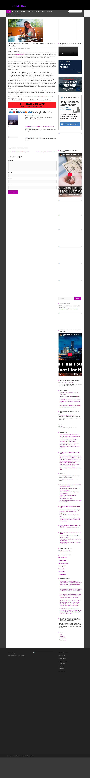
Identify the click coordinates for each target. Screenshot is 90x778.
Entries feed (62, 636)
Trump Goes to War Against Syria (32, 115)
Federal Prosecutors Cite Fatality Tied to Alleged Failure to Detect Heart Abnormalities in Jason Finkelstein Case (70, 519)
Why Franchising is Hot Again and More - (68, 589)
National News (15, 11)
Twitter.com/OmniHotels (30, 99)
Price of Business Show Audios (14, 14)
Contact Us (49, 11)
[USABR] (61, 426)
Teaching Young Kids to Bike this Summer (45, 152)
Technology (30, 11)
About (43, 11)
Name (10, 172)
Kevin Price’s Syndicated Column (69, 528)
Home (9, 11)
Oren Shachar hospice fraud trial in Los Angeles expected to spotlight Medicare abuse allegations (70, 511)
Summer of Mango (19, 54)
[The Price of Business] (67, 382)
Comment (10, 160)
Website (10, 185)
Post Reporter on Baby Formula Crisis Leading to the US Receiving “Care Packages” (70, 612)
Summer (25, 148)
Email (10, 179)
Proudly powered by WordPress (13, 755)
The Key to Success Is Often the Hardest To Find (70, 456)
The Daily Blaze (62, 568)
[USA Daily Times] (18, 5)
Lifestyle (37, 11)
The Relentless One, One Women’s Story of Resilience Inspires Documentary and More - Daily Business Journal (70, 582)
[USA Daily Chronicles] (65, 550)
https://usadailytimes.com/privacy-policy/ (16, 655)
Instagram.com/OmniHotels (44, 99)
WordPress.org (62, 639)
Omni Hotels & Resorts (24, 53)
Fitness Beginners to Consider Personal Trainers (70, 399)
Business (23, 11)
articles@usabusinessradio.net (69, 476)
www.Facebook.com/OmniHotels (17, 99)
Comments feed (62, 638)
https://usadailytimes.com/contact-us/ (69, 309)
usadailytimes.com (20, 48)
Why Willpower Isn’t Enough (65, 498)
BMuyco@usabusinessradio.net (66, 479)
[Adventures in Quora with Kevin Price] (67, 415)
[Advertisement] (45, 767)
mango (19, 148)
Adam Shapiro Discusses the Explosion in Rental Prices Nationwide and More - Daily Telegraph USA (70, 602)
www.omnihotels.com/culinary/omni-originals (42, 96)
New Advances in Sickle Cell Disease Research (69, 396)
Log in (60, 634)
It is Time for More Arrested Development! (19, 152)
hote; (14, 148)
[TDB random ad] (32, 105)
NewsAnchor (26, 755)
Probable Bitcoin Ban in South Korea (33, 137)
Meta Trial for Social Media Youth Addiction (69, 434)
